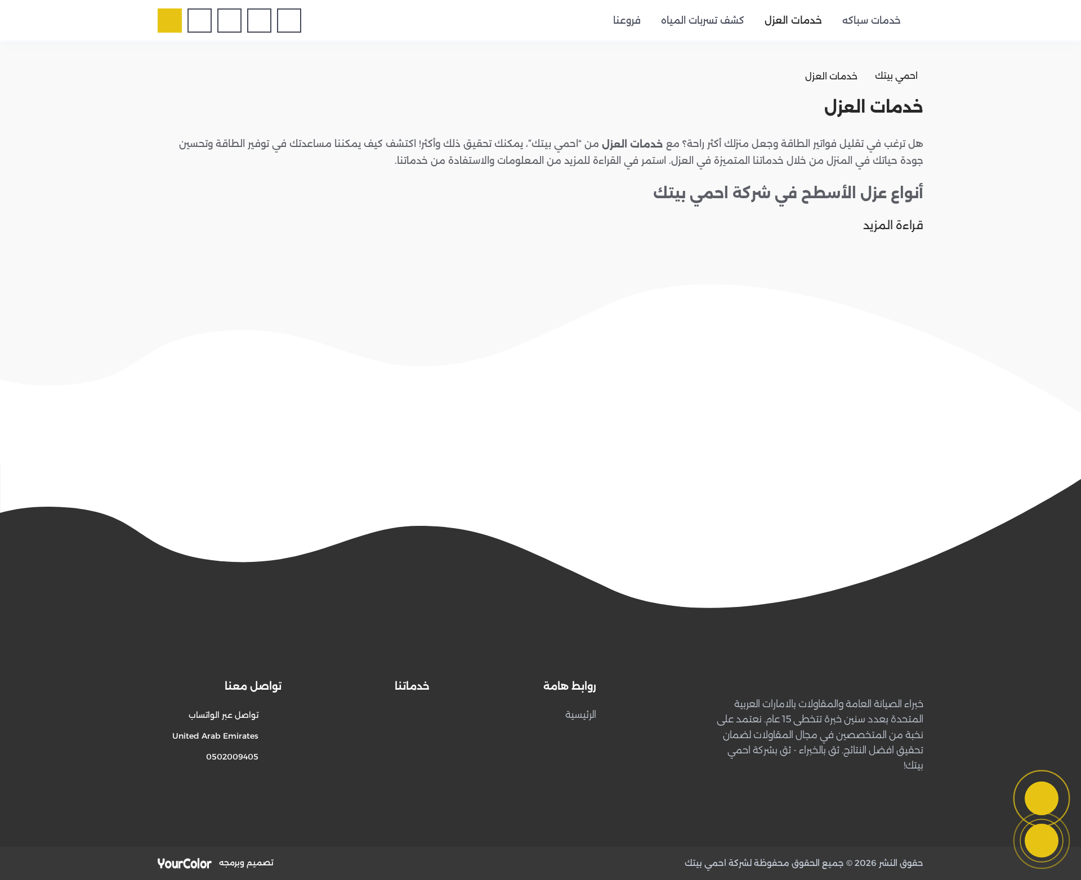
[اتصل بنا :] (1041, 798)
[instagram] (199, 20)
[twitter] (259, 20)
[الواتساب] (1041, 840)
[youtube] (229, 20)
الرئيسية (580, 714)
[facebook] (289, 20)
